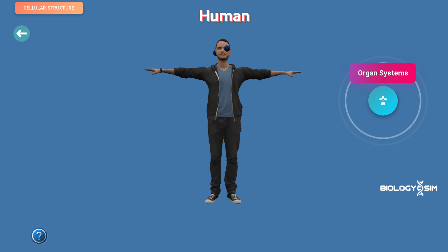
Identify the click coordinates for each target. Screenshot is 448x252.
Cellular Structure (49, 8)
